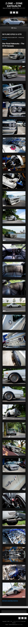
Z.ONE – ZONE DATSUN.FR (14, 4)
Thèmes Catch (20, 624)
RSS (17, 12)
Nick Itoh (4, 39)
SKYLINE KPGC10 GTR (12, 34)
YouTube (14, 12)
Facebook (11, 12)
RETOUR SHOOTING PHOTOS (10, 601)
